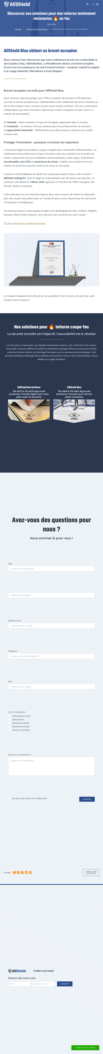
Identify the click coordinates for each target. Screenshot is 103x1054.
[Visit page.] (17, 971)
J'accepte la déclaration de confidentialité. (29, 798)
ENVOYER (87, 799)
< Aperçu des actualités (91, 872)
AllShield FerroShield (21, 726)
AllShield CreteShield (21, 730)
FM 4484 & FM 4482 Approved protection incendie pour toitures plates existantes (74, 394)
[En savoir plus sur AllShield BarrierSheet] (29, 411)
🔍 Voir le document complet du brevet (24, 223)
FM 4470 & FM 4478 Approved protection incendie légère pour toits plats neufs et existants (29, 394)
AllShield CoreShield (20, 723)
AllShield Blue (74, 387)
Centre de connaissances (36, 29)
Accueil (18, 29)
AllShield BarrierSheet (28, 387)
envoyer (65, 984)
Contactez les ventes (85, 1047)
